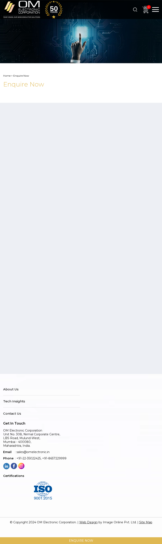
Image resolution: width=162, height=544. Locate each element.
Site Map (145, 522)
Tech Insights (14, 401)
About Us (11, 389)
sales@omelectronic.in (33, 452)
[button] (155, 9)
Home (7, 75)
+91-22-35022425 (28, 458)
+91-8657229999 (54, 458)
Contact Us (12, 413)
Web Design (88, 522)
